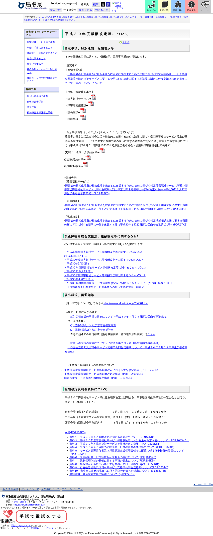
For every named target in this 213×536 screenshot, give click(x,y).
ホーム (41, 17)
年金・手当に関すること (40, 47)
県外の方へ (151, 10)
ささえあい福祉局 (84, 17)
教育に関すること (36, 64)
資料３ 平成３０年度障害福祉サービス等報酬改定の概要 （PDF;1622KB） (114, 443)
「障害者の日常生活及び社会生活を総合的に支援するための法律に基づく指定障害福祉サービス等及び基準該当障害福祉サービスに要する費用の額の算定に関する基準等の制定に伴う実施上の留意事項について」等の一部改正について (126, 78)
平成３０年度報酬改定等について (59, 19)
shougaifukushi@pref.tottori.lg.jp (29, 505)
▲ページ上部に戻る (203, 484)
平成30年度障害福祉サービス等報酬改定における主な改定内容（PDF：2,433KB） (113, 370)
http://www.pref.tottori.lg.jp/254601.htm (126, 303)
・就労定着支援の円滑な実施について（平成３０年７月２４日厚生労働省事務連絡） (118, 316)
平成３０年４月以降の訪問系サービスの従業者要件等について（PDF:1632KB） (122, 447)
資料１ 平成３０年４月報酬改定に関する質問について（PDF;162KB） (112, 437)
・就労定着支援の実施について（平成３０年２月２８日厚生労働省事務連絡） (114, 343)
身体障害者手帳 (35, 101)
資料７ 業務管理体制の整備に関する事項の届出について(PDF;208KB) (112, 460)
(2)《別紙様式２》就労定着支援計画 (91, 329)
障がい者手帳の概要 (37, 96)
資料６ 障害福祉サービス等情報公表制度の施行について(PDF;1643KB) (112, 457)
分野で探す (165, 10)
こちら (151, 334)
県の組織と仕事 (53, 17)
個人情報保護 (10, 489)
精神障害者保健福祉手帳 (40, 112)
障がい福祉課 (101, 17)
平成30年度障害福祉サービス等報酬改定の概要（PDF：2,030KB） (104, 373)
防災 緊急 (191, 10)
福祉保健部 (68, 17)
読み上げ (55, 9)
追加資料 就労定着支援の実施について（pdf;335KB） (102, 474)
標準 (96, 4)
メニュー (205, 10)
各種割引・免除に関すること (42, 53)
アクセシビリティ (72, 489)
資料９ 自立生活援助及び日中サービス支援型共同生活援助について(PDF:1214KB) (119, 467)
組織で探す (178, 10)
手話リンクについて (21, 525)
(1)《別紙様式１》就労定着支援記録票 (93, 325)
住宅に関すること (36, 58)
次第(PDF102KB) (75, 432)
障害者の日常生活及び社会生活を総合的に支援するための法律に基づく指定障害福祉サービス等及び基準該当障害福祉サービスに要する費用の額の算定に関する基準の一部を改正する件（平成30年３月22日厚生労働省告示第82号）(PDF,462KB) (126, 189)
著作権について (50, 489)
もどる (125, 42)
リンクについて (29, 489)
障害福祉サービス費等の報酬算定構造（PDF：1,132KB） (98, 377)
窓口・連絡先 (19, 502)
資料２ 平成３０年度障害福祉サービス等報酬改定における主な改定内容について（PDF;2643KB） (129, 440)
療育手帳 (31, 107)
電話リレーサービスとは (42, 528)
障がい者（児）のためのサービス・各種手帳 (132, 17)
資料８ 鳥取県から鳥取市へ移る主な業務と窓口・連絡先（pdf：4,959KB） (115, 464)
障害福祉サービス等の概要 (169, 17)
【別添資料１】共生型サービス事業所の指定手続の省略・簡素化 (105, 287)
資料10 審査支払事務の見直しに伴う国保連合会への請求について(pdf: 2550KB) (117, 470)
